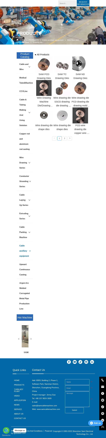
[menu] (60, 13)
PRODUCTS (34, 40)
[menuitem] (60, 13)
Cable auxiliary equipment (52, 40)
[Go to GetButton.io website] (6, 435)
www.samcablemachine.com (48, 409)
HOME (22, 40)
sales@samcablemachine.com (44, 406)
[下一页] (70, 138)
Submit (74, 410)
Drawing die (37, 42)
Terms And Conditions (34, 431)
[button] (60, 13)
